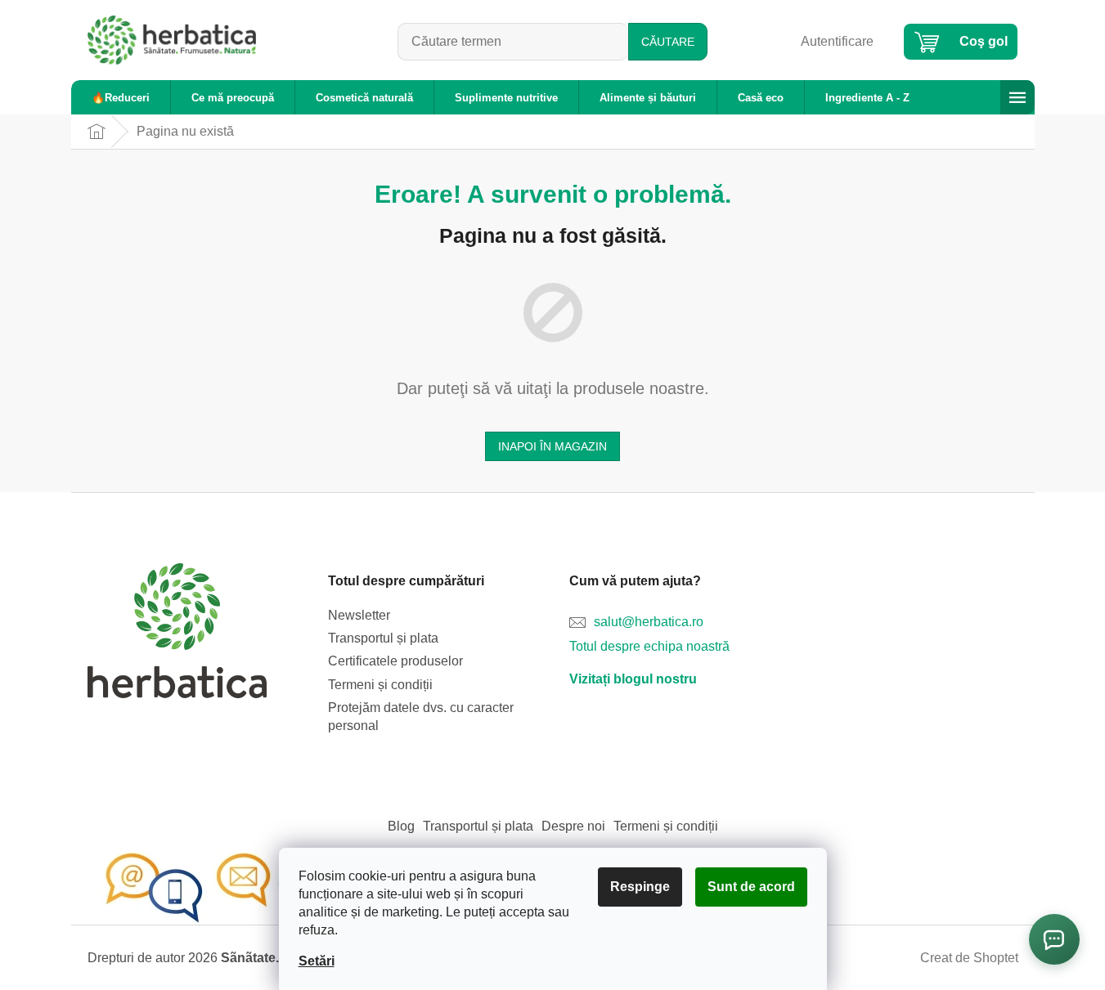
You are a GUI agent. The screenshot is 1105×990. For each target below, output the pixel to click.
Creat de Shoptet (969, 958)
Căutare (667, 41)
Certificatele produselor (395, 661)
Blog (401, 826)
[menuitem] (120, 97)
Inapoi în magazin (552, 446)
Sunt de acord (751, 887)
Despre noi (573, 826)
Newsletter (359, 615)
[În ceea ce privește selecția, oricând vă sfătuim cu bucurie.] (218, 887)
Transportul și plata (383, 638)
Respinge (640, 887)
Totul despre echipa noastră (649, 646)
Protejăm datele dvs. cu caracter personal (421, 716)
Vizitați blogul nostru (633, 679)
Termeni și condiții (380, 685)
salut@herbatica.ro (648, 622)
